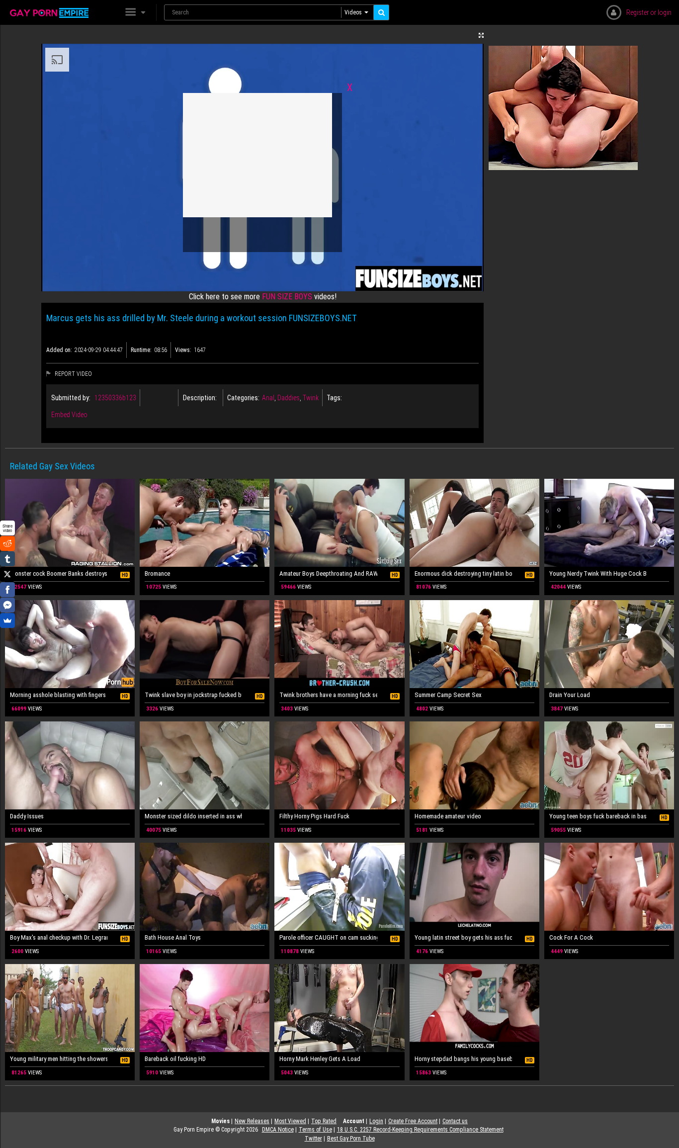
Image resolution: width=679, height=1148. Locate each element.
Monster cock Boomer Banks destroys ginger (58, 573)
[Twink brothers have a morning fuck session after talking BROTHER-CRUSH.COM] (339, 644)
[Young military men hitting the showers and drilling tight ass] (70, 1008)
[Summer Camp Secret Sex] (474, 644)
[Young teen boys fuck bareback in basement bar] (609, 765)
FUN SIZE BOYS (287, 296)
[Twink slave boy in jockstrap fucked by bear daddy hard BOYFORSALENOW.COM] (204, 644)
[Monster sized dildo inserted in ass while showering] (204, 765)
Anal (268, 398)
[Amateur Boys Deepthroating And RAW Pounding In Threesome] (339, 523)
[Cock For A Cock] (609, 887)
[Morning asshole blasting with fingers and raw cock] (70, 644)
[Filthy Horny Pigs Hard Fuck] (339, 765)
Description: (200, 397)
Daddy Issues (27, 816)
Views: (183, 350)
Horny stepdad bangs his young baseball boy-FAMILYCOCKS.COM (463, 1058)
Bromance (157, 573)
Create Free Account (412, 1121)
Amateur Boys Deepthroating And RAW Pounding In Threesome (328, 573)
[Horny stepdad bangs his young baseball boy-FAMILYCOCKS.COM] (474, 1008)
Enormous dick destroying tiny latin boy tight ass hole (463, 573)
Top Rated (324, 1121)
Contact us (455, 1121)
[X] (7, 574)
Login (376, 1121)
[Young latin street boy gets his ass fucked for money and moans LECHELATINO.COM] (474, 887)
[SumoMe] (7, 620)
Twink (311, 398)
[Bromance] (204, 523)
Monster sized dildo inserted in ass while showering (193, 816)
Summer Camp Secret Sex (448, 695)
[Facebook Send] (7, 605)
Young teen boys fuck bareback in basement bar (598, 816)
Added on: (59, 350)
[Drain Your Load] (609, 644)
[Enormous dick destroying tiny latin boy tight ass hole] (474, 523)
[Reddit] (7, 543)
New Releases (252, 1121)
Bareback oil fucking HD (175, 1058)
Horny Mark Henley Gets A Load (319, 1058)
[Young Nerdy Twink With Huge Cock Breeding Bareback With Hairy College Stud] (609, 523)
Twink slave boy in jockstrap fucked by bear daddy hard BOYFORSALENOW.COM (193, 695)
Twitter (313, 1138)
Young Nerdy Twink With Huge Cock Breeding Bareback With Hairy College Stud (598, 573)
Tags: (334, 397)
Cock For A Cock (571, 937)
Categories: (243, 397)
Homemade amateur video (448, 816)
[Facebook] (7, 589)
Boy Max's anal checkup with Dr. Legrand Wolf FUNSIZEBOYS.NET (58, 937)
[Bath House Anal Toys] (204, 887)
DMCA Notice (278, 1129)
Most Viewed (290, 1121)
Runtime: (141, 350)
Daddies (288, 398)
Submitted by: (70, 397)
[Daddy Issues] (70, 765)
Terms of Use (315, 1129)
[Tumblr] (7, 558)
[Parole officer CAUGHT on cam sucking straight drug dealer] (339, 887)
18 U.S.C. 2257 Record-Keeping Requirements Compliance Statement (420, 1129)
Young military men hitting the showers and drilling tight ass (58, 1058)
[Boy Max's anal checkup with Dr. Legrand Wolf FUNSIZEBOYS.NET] (70, 887)
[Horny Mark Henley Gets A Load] (339, 1008)
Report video (72, 373)
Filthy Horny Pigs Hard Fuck (314, 816)
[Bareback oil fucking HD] (204, 1008)
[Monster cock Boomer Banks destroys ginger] (70, 523)
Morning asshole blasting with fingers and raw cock (58, 695)
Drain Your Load (569, 695)
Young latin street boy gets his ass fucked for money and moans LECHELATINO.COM (463, 937)
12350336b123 (115, 398)
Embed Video (69, 415)
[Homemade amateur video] (474, 765)
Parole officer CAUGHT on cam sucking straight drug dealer (328, 937)
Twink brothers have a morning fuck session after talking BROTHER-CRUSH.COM (328, 695)
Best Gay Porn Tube (351, 1138)
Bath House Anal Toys (173, 937)
